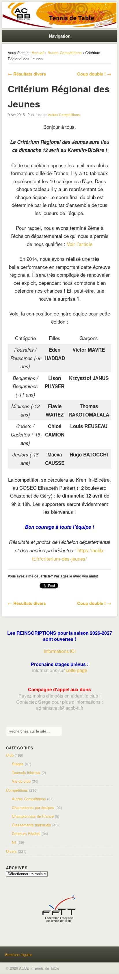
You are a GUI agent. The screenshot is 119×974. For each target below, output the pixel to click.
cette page (76, 670)
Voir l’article (79, 243)
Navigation (59, 36)
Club (10, 755)
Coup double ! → (94, 74)
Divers (11, 851)
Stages (18, 763)
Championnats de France (33, 816)
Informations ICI (60, 651)
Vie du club (21, 781)
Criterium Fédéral (26, 833)
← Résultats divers (27, 74)
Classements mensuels (31, 825)
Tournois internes (26, 772)
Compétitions (17, 790)
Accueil (38, 52)
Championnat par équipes (33, 807)
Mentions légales (18, 954)
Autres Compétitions (65, 52)
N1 (14, 842)
